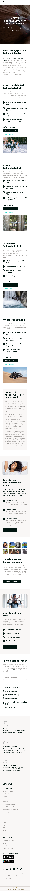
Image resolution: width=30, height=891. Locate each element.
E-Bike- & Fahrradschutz (8, 806)
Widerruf (18, 875)
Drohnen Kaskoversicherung (9, 804)
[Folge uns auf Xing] (10, 869)
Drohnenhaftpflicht (7, 801)
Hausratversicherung (8, 791)
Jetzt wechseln (9, 530)
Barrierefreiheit (19, 873)
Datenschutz (12, 873)
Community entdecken (11, 581)
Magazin (5, 825)
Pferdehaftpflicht (7, 799)
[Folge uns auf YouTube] (17, 868)
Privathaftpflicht (6, 793)
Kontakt (12, 875)
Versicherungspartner (8, 819)
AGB (9, 875)
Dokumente (5, 830)
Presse (4, 822)
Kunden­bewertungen (8, 848)
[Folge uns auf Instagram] (7, 869)
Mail (14, 670)
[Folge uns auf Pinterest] (21, 869)
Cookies (4, 875)
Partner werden (6, 832)
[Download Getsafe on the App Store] (15, 857)
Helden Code (6, 845)
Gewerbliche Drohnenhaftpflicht (10, 809)
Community (5, 843)
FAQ (4, 827)
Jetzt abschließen (10, 130)
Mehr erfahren (9, 134)
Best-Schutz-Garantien (8, 840)
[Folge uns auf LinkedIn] (14, 869)
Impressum (5, 873)
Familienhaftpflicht (7, 812)
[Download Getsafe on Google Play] (15, 861)
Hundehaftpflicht (7, 796)
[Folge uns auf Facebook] (3, 869)
